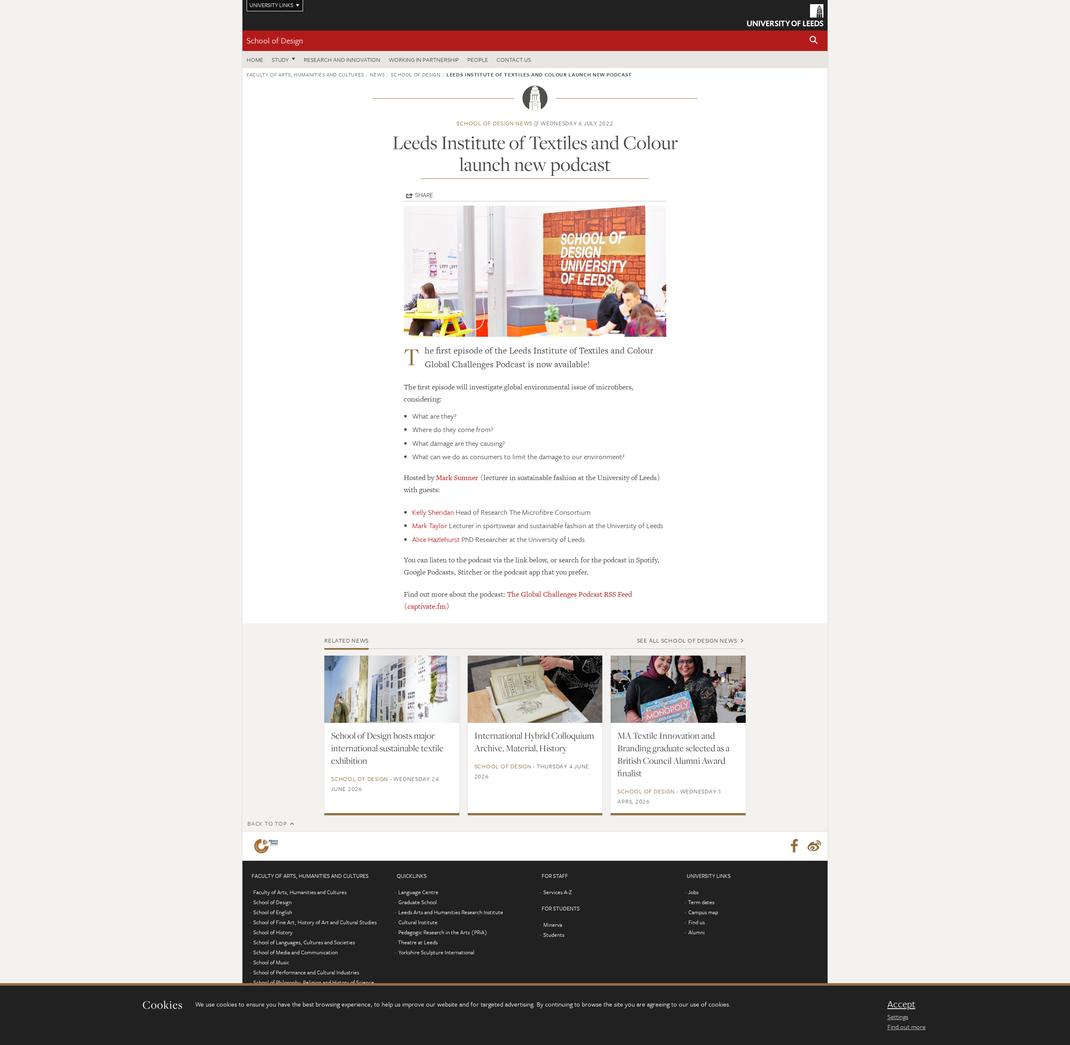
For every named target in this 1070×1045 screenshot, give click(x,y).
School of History (273, 932)
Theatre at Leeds (418, 942)
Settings (897, 1016)
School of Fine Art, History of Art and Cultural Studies (315, 922)
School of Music (271, 962)
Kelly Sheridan (433, 512)
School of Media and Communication (295, 952)
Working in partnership (424, 59)
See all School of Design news (687, 640)
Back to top (267, 823)
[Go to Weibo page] (814, 846)
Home (255, 59)
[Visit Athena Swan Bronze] (267, 846)
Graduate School (417, 902)
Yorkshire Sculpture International (436, 952)
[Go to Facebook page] (794, 846)
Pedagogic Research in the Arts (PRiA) (442, 932)
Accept (901, 1004)
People (477, 59)
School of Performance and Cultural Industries (306, 972)
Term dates (701, 902)
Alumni (696, 932)
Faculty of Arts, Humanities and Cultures (305, 74)
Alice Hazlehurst (436, 539)
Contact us (514, 59)
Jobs (693, 892)
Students (553, 935)
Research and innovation (342, 59)
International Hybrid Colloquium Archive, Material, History (534, 741)
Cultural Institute (418, 922)
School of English (272, 912)
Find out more (906, 1026)
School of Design (275, 40)
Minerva (552, 924)
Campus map (703, 912)
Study (280, 59)
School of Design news (494, 123)
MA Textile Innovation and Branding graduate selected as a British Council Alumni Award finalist (673, 754)
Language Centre (418, 892)
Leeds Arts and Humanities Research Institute (450, 912)
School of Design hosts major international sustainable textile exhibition (387, 748)
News (377, 74)
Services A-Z (557, 892)
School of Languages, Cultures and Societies (304, 942)
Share (424, 194)
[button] (813, 40)
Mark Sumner (457, 478)
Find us (696, 922)
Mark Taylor (429, 525)
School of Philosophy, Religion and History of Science (313, 982)
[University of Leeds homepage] (785, 15)
